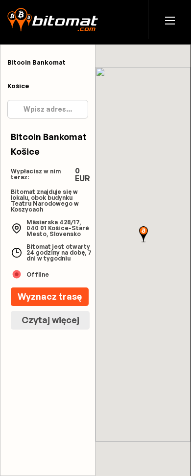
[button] (170, 20)
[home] (52, 19)
